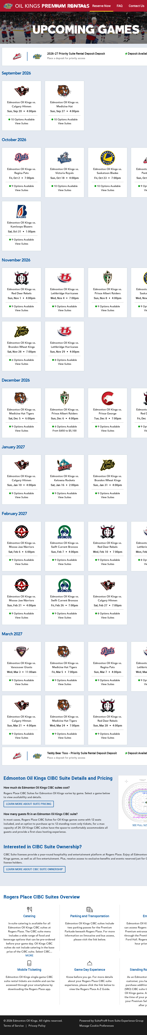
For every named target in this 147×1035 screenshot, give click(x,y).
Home (59, 6)
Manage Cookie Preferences (96, 1026)
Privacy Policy (37, 1026)
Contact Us (136, 6)
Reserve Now (101, 6)
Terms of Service (14, 1026)
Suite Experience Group (129, 1021)
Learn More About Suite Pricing (28, 804)
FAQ (120, 6)
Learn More (78, 6)
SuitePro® (101, 1021)
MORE (29, 956)
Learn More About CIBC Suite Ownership (34, 869)
